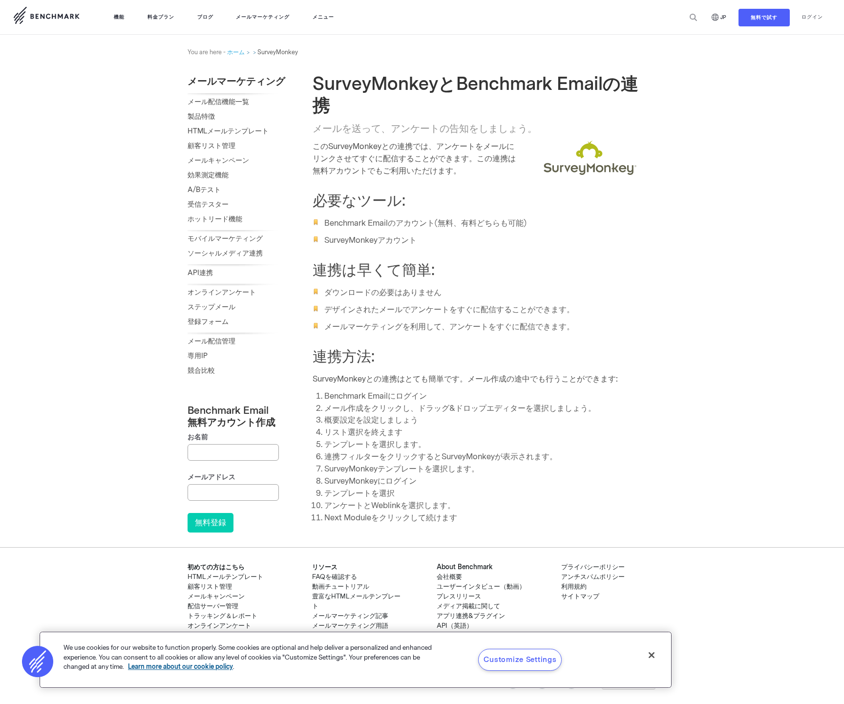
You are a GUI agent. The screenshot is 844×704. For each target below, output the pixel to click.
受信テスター (208, 204)
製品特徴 (201, 116)
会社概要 (449, 576)
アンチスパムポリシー (593, 576)
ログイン (812, 17)
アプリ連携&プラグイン (471, 615)
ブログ (205, 17)
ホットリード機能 (215, 219)
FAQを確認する (334, 576)
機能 (119, 17)
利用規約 (574, 586)
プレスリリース (459, 596)
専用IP (198, 356)
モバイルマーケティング (225, 239)
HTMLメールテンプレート (228, 131)
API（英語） (455, 625)
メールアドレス (211, 477)
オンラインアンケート (222, 292)
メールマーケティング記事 (350, 615)
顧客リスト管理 (211, 146)
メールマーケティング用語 (350, 625)
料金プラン (161, 17)
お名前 (198, 437)
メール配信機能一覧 (218, 102)
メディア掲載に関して (468, 606)
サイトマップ (580, 596)
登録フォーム (208, 322)
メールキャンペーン (218, 160)
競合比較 (201, 370)
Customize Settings (520, 659)
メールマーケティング (263, 17)
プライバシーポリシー (593, 567)
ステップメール (211, 307)
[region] (355, 659)
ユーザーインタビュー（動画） (481, 586)
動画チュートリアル (340, 586)
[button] (37, 661)
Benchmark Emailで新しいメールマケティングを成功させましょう (46, 17)
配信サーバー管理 (213, 606)
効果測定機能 (208, 175)
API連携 (200, 273)
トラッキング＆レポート (222, 615)
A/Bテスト (204, 190)
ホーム (236, 52)
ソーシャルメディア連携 (225, 253)
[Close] (651, 655)
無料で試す (764, 17)
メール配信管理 (211, 341)
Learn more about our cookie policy (180, 666)
